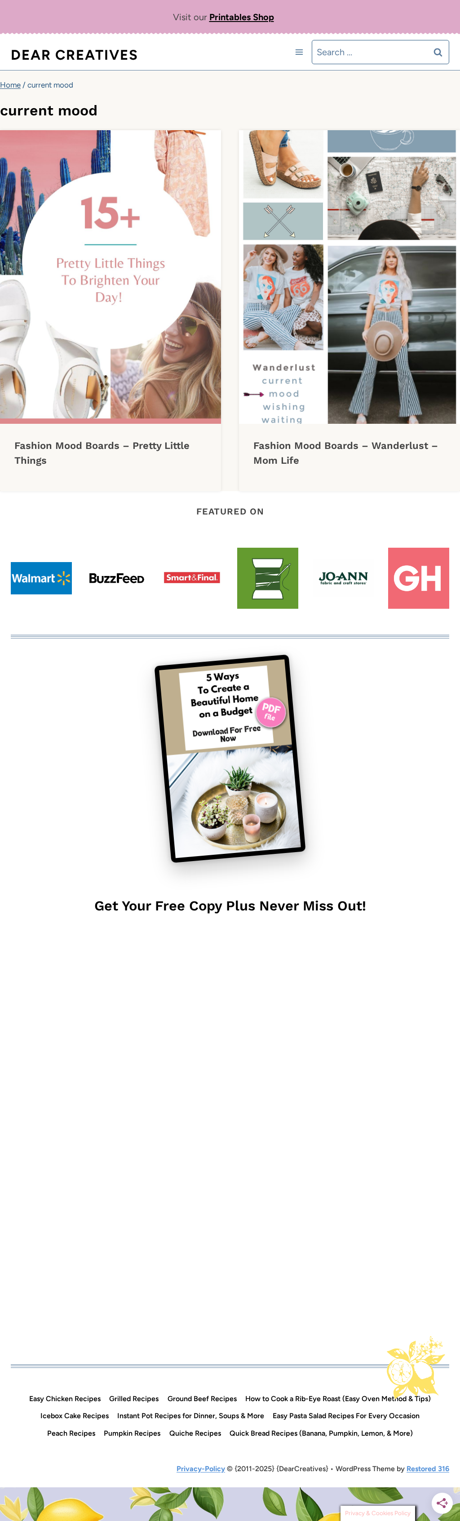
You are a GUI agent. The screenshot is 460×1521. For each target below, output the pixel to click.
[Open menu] (299, 52)
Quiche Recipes (195, 1433)
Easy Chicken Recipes (65, 1398)
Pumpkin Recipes (132, 1433)
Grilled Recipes (134, 1398)
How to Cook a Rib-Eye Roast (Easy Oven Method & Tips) (338, 1398)
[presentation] (110, 277)
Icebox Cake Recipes (74, 1415)
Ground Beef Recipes (202, 1398)
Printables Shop (241, 17)
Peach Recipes (71, 1433)
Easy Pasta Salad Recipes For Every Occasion (346, 1415)
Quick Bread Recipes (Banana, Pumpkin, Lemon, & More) (321, 1433)
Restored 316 (428, 1468)
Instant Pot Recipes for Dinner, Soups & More (190, 1415)
